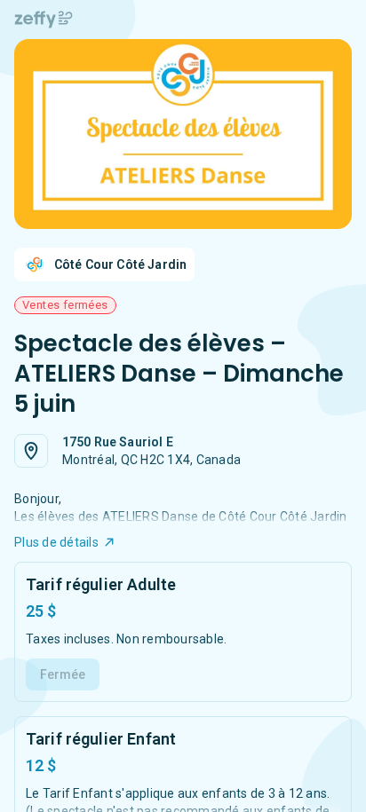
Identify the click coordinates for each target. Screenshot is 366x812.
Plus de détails (56, 542)
